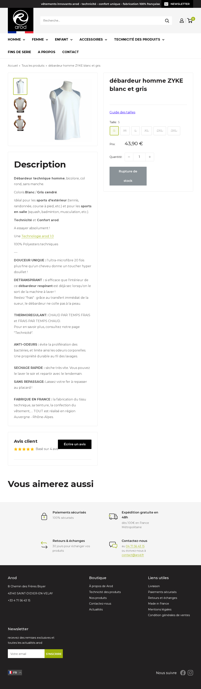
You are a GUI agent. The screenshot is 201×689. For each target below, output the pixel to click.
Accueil (13, 65)
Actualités (96, 609)
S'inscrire (53, 654)
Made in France (158, 603)
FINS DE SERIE (19, 52)
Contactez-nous (100, 603)
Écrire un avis (75, 444)
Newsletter (180, 4)
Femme (38, 39)
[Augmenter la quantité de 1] (150, 157)
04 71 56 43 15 (135, 546)
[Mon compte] (182, 20)
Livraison (154, 586)
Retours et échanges (162, 598)
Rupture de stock (128, 176)
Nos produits (98, 598)
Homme (14, 39)
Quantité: (116, 157)
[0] (189, 20)
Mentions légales (159, 609)
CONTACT (70, 52)
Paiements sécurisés (162, 592)
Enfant (61, 39)
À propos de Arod (101, 586)
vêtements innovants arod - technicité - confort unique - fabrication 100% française (100, 4)
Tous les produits (33, 65)
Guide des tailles (122, 112)
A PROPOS (46, 52)
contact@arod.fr (133, 555)
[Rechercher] (167, 20)
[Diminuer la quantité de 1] (129, 157)
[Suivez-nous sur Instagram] (190, 672)
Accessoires (91, 39)
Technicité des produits (137, 39)
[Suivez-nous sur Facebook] (183, 672)
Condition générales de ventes (169, 615)
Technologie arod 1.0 (37, 236)
